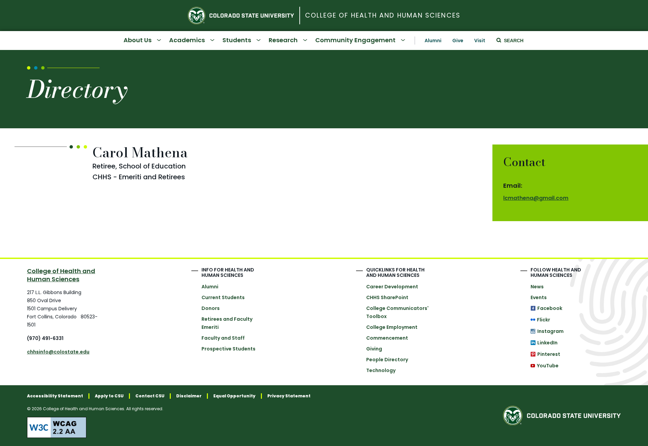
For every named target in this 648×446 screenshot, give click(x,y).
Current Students (223, 297)
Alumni (433, 40)
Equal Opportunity (234, 396)
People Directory (387, 359)
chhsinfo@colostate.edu (58, 351)
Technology (381, 370)
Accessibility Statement (55, 396)
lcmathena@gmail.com (535, 198)
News (537, 286)
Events (539, 297)
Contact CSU (149, 396)
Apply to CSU (109, 396)
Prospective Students (228, 348)
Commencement (387, 338)
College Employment (391, 327)
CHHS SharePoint (387, 297)
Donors (210, 308)
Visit (479, 40)
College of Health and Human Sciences (382, 15)
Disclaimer (188, 396)
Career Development (392, 286)
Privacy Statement (288, 396)
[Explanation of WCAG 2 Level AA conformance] (168, 427)
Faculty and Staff (223, 338)
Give (457, 40)
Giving (374, 348)
